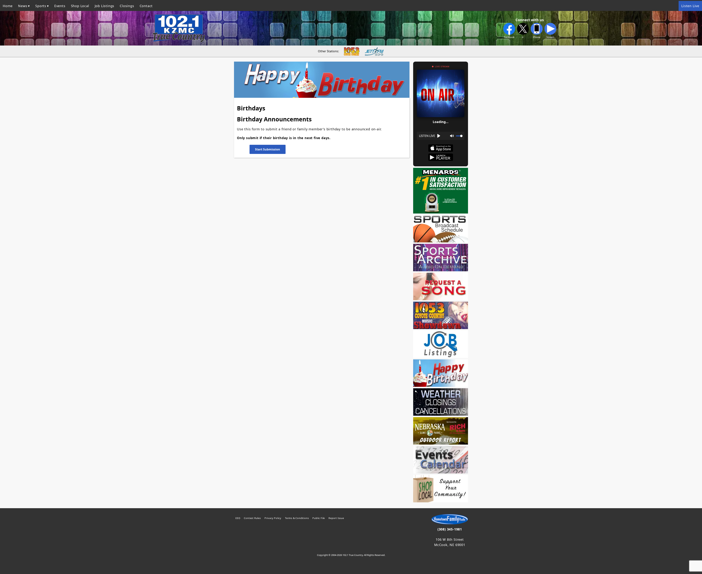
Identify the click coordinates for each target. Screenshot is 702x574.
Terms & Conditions (297, 518)
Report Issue (336, 518)
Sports (40, 6)
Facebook (509, 37)
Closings (127, 6)
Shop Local (80, 6)
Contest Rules (252, 518)
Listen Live (690, 6)
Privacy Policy (273, 518)
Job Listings (104, 6)
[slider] (459, 136)
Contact (146, 6)
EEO (237, 518)
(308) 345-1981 (449, 529)
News (22, 6)
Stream (550, 37)
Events (59, 6)
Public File (318, 518)
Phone (536, 37)
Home (8, 6)
